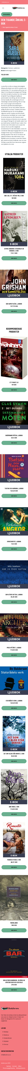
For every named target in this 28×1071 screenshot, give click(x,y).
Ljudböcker (17, 68)
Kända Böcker (8, 1038)
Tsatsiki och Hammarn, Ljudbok (14, 488)
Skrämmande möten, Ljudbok (14, 435)
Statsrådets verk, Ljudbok (14, 701)
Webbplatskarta (20, 1068)
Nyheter (6, 1041)
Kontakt (14, 1066)
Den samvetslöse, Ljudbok (14, 304)
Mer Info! (14, 79)
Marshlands (14, 923)
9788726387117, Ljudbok (14, 541)
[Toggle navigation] (3, 8)
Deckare (10, 68)
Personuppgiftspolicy (9, 1068)
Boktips (6, 1032)
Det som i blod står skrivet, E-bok (14, 754)
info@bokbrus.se (5, 2)
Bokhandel (6, 14)
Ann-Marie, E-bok (14, 807)
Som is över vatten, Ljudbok (14, 594)
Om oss (6, 1044)
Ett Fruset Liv (14, 382)
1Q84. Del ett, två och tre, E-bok (14, 196)
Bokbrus (6, 1035)
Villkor (20, 1066)
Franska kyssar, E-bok (14, 860)
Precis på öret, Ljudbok (14, 648)
